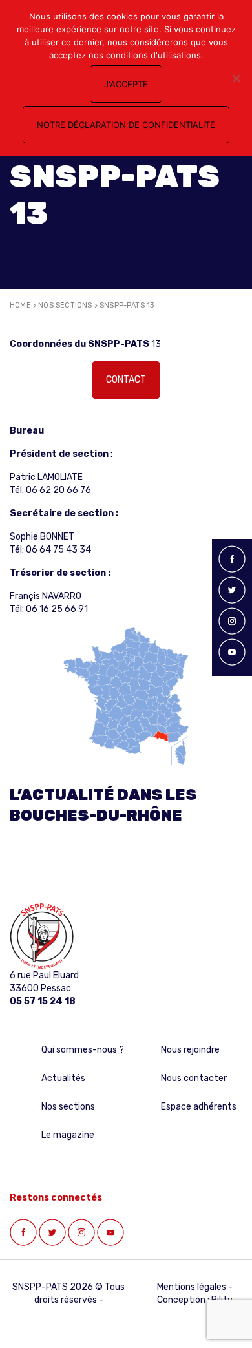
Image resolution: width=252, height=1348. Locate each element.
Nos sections (65, 305)
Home (20, 305)
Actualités (63, 1078)
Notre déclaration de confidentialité (126, 125)
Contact (126, 379)
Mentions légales (191, 1286)
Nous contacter (194, 1078)
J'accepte (126, 84)
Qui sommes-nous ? (82, 1049)
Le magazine (67, 1135)
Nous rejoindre (190, 1049)
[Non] (235, 78)
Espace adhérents (198, 1106)
